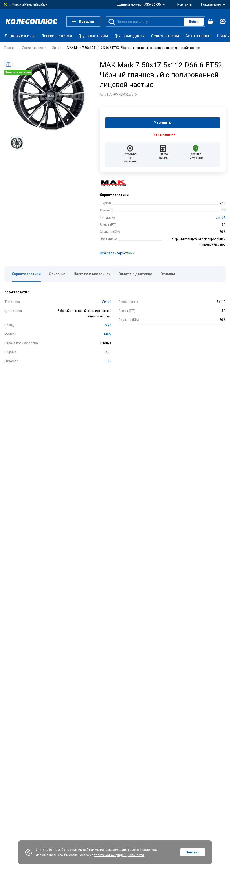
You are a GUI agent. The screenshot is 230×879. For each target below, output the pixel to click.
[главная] (31, 21)
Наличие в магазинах (92, 274)
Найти (194, 21)
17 (224, 210)
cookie (134, 849)
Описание (57, 274)
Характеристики (26, 274)
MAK (108, 325)
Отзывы (167, 274)
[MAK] (115, 183)
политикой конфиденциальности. (119, 855)
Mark (107, 334)
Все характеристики (117, 253)
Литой (221, 217)
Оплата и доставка (135, 274)
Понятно (192, 852)
